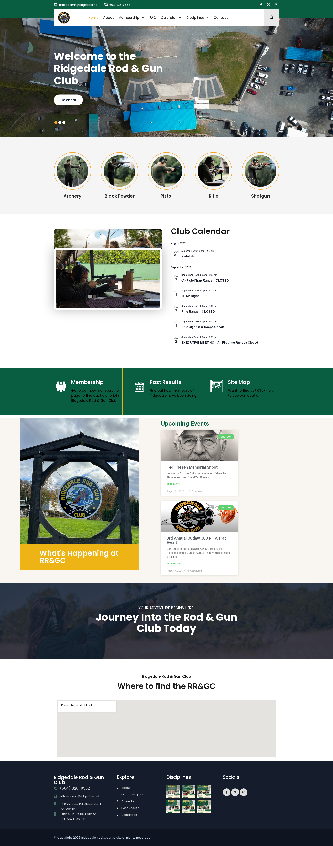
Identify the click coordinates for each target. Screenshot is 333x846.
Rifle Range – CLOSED (198, 311)
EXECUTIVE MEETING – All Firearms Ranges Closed (219, 342)
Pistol (166, 196)
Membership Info (133, 794)
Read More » (174, 484)
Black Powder (119, 196)
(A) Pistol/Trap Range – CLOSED (205, 280)
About (108, 17)
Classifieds (129, 814)
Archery (72, 196)
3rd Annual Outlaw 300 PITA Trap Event (197, 540)
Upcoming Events (185, 423)
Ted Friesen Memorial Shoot (192, 467)
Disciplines (195, 17)
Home (93, 17)
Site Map (239, 382)
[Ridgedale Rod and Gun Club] (64, 17)
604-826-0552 (119, 5)
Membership (129, 17)
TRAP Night (190, 296)
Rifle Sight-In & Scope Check (202, 327)
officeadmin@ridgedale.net (79, 5)
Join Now (68, 100)
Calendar (169, 17)
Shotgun (260, 196)
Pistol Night (189, 256)
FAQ (152, 17)
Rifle (213, 196)
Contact (221, 17)
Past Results (166, 382)
